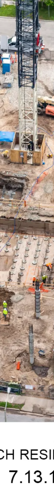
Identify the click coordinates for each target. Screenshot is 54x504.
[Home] (2, 2)
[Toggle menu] (52, 2)
